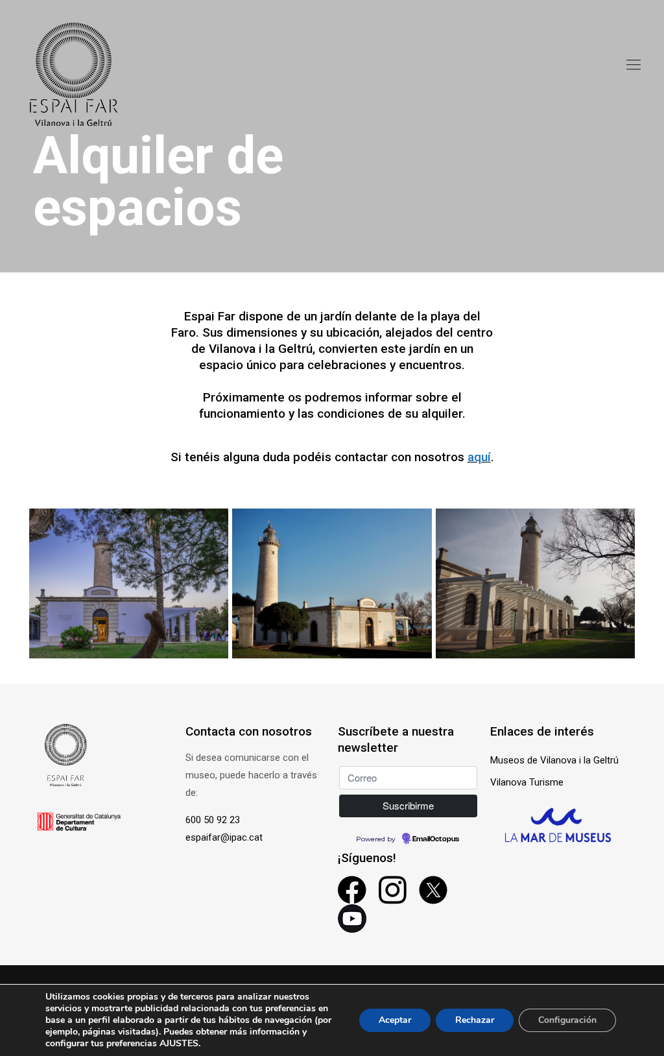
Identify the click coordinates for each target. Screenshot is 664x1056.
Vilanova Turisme (526, 782)
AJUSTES (179, 1044)
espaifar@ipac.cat (224, 837)
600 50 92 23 (212, 820)
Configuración (567, 1020)
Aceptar (395, 1020)
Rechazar (474, 1020)
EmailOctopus (435, 839)
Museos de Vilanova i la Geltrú (554, 760)
